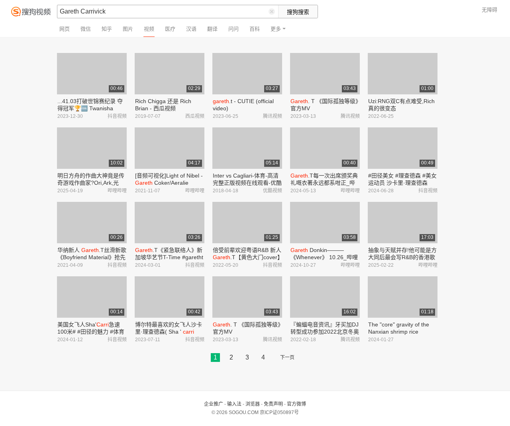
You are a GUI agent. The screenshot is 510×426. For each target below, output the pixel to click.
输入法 (234, 404)
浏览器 (252, 404)
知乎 (107, 29)
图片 (128, 29)
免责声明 (273, 404)
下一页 (287, 357)
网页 (64, 29)
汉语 (191, 29)
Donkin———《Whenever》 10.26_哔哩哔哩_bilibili (324, 257)
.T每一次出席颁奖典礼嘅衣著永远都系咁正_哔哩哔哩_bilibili (324, 182)
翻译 (212, 29)
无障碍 (489, 10)
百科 (254, 29)
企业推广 (213, 404)
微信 (85, 29)
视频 (149, 29)
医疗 (170, 29)
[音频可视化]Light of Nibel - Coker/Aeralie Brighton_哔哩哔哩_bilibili (169, 182)
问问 (233, 29)
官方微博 (296, 404)
